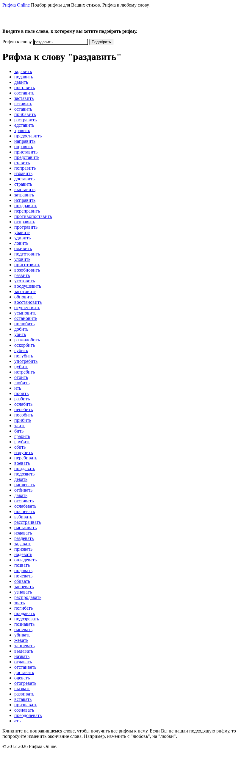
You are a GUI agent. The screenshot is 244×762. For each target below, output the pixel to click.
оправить (23, 146)
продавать (24, 613)
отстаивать (25, 667)
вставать (23, 699)
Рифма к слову (17, 41)
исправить (24, 200)
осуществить (27, 307)
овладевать (25, 559)
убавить (22, 232)
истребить (24, 371)
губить (21, 350)
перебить (23, 409)
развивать (24, 693)
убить (20, 334)
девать (20, 479)
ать (17, 720)
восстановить (28, 302)
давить (21, 82)
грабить (22, 436)
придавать (24, 468)
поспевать (24, 511)
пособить (23, 414)
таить (19, 425)
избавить (23, 173)
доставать (24, 672)
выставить (24, 189)
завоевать (24, 586)
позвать (22, 565)
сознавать (24, 710)
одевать (22, 677)
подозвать (24, 473)
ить (17, 388)
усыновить (25, 312)
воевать (22, 463)
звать (19, 602)
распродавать (27, 597)
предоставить (28, 135)
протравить (25, 227)
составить (24, 92)
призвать (23, 549)
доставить (24, 178)
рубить (21, 366)
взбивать (23, 516)
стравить (23, 184)
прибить (22, 420)
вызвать (22, 688)
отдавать (23, 661)
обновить (23, 296)
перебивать (25, 457)
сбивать (22, 581)
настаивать (25, 527)
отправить (24, 221)
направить (24, 141)
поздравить (25, 205)
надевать (23, 554)
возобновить (27, 269)
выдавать (23, 650)
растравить (25, 119)
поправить (25, 168)
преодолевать (28, 715)
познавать (24, 624)
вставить (23, 103)
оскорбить (24, 345)
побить (21, 393)
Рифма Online (16, 4)
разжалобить (27, 339)
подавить (23, 76)
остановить (25, 318)
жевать (21, 640)
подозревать (26, 618)
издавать (23, 532)
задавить (23, 71)
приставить (25, 151)
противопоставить (33, 216)
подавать (23, 570)
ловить (21, 243)
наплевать (24, 484)
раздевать (24, 538)
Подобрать (101, 42)
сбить (20, 447)
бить (19, 430)
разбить (22, 398)
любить (21, 382)
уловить (22, 259)
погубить (23, 355)
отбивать (23, 489)
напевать (23, 629)
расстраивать (27, 522)
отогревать (25, 683)
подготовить (27, 253)
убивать (22, 634)
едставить (24, 125)
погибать (23, 608)
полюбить (24, 323)
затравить (24, 194)
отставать (24, 500)
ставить (22, 162)
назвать (21, 656)
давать (20, 495)
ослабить (23, 404)
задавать (22, 543)
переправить (27, 210)
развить (22, 275)
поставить (24, 87)
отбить (21, 377)
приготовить (27, 264)
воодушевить (27, 286)
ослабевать (25, 506)
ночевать (23, 575)
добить (21, 329)
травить (22, 130)
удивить (22, 237)
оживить (23, 248)
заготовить (25, 291)
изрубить (23, 452)
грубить (22, 441)
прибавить (25, 114)
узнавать (23, 591)
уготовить (24, 280)
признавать (25, 704)
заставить (24, 98)
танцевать (24, 645)
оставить (23, 108)
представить (26, 157)
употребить (25, 361)
